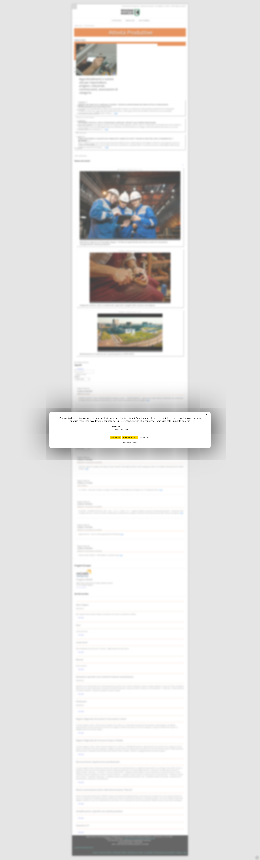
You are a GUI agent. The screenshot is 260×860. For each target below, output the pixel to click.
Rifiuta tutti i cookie (130, 437)
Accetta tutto (115, 437)
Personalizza (145, 437)
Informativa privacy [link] (130, 443)
